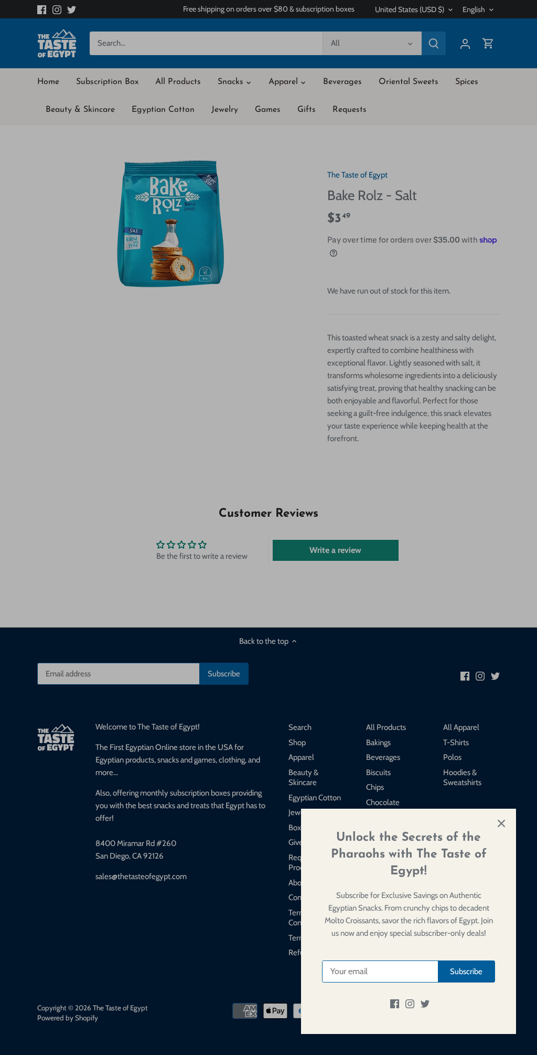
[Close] (501, 823)
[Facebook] (394, 1003)
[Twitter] (425, 1003)
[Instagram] (409, 1003)
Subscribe (466, 971)
